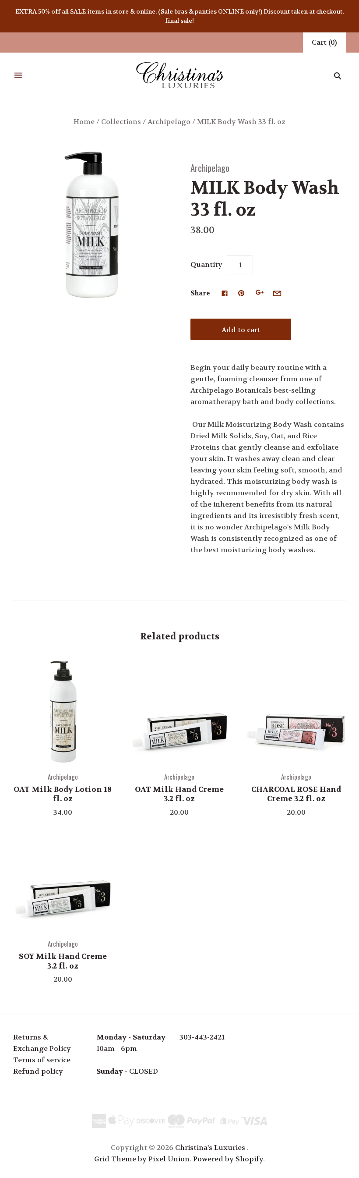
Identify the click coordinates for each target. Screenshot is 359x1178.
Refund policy (38, 1071)
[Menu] (18, 76)
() (324, 42)
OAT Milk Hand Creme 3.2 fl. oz (179, 793)
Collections (121, 121)
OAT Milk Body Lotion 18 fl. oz (63, 793)
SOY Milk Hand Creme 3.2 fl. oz (63, 960)
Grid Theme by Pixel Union (142, 1159)
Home (84, 121)
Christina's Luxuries (210, 1147)
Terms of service (41, 1059)
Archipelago (169, 121)
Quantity (206, 264)
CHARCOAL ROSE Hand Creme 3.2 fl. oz (296, 793)
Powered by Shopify (228, 1159)
